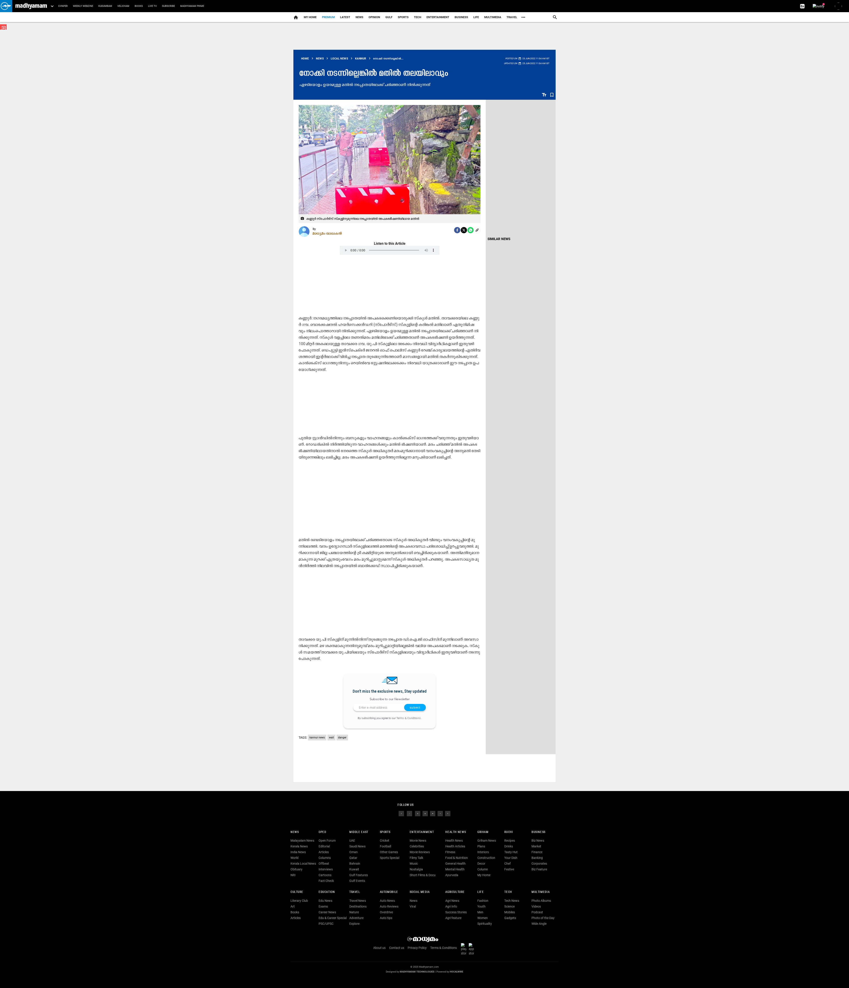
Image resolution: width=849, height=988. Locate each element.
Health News (455, 832)
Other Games (389, 852)
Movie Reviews (420, 852)
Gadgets (510, 918)
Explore (354, 923)
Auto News (387, 900)
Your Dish (510, 858)
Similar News (499, 239)
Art (293, 906)
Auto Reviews (389, 906)
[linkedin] (425, 813)
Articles (324, 852)
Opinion (374, 17)
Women (482, 918)
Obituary (296, 869)
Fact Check (326, 881)
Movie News (418, 840)
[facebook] (457, 230)
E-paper (63, 6)
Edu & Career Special (333, 918)
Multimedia (492, 17)
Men (480, 912)
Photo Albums (541, 900)
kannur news (317, 737)
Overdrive (386, 912)
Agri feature (453, 918)
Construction (486, 858)
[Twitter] (464, 230)
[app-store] (472, 949)
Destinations (358, 906)
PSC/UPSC (326, 923)
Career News (327, 912)
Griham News (486, 840)
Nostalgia (416, 869)
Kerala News (299, 846)
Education (327, 892)
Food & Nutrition (456, 858)
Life (476, 17)
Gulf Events (357, 881)
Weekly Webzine (83, 6)
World (294, 858)
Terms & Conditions (408, 718)
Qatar (353, 858)
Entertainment (437, 17)
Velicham (123, 6)
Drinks (508, 846)
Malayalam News (302, 840)
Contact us (396, 948)
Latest (345, 17)
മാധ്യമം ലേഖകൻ (327, 233)
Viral (413, 906)
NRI (293, 875)
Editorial (324, 846)
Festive (509, 869)
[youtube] (432, 813)
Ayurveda (451, 875)
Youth (481, 906)
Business (461, 17)
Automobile (389, 892)
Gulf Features (358, 875)
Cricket (384, 840)
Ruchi (508, 832)
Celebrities (417, 846)
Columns (325, 858)
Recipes (509, 840)
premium (328, 17)
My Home (310, 17)
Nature (354, 912)
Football (385, 846)
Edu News (325, 900)
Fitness (450, 852)
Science (509, 906)
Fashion (482, 900)
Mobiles (509, 912)
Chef (507, 863)
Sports (403, 17)
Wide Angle (539, 923)
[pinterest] (447, 813)
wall (331, 737)
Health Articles (455, 846)
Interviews (326, 869)
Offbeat (324, 863)
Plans (481, 846)
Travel (512, 17)
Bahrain (354, 863)
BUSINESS (538, 832)
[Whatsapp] (470, 230)
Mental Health (455, 869)
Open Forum (327, 840)
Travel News (357, 900)
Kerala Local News (303, 863)
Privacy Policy (417, 948)
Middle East (358, 832)
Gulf (388, 17)
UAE (352, 840)
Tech (508, 892)
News (359, 17)
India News (298, 852)
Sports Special (389, 858)
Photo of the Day (543, 918)
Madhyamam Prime (192, 6)
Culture (297, 892)
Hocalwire (456, 971)
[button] (6, 6)
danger (342, 737)
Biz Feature (539, 869)
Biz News (538, 840)
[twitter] (409, 813)
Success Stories (456, 912)
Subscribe (168, 6)
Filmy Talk (416, 858)
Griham (483, 832)
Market (536, 846)
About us (379, 948)
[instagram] (417, 813)
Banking (537, 858)
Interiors (483, 852)
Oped (322, 832)
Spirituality (484, 923)
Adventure (356, 918)
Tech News (511, 900)
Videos (536, 906)
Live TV (152, 6)
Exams (323, 906)
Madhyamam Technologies (417, 971)
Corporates (539, 863)
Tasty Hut (511, 852)
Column (482, 869)
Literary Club (299, 900)
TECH (417, 17)
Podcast (537, 912)
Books (139, 6)
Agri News (452, 900)
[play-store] (464, 949)
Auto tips (386, 918)
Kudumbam (105, 6)
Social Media (420, 892)
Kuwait (354, 869)
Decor (481, 863)
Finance (537, 852)
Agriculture (455, 892)
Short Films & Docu (423, 875)
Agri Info (451, 906)
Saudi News (357, 846)
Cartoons (325, 875)
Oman (353, 852)
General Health (455, 863)
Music (414, 863)
